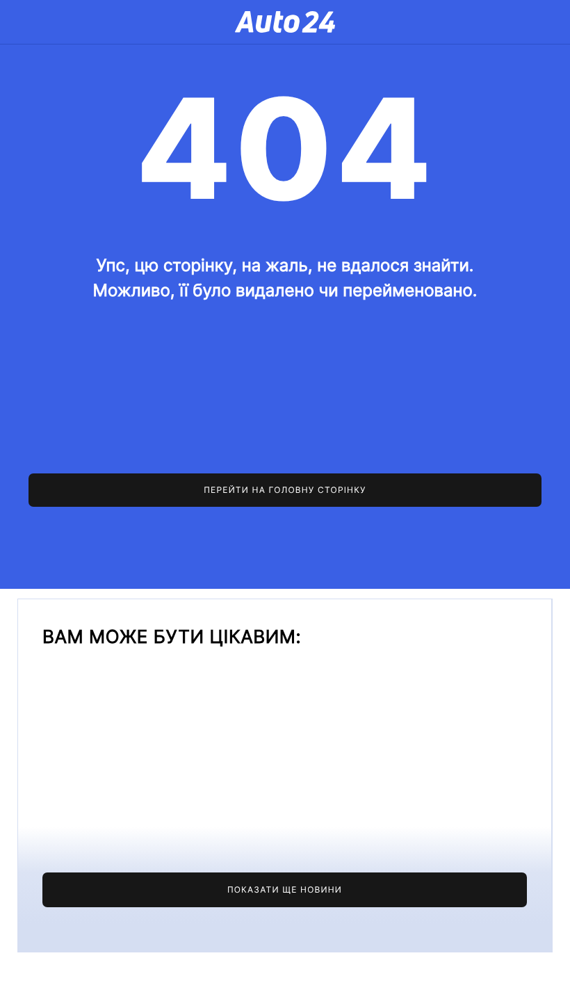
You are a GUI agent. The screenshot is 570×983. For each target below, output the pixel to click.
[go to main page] (285, 490)
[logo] (285, 22)
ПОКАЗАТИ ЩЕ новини (284, 889)
